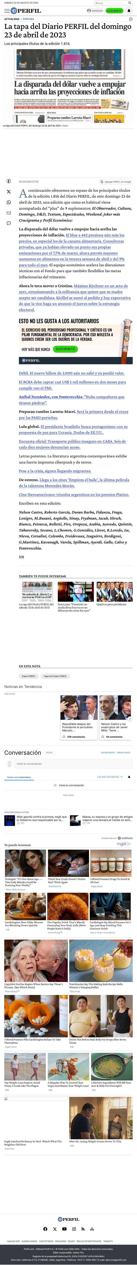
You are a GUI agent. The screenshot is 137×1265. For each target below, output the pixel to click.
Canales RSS (13, 1241)
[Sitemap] (92, 1229)
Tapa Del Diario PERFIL (55, 676)
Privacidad (60, 1241)
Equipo (71, 1241)
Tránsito (108, 1241)
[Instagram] (74, 1229)
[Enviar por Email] (9, 213)
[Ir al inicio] (26, 10)
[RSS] (83, 1229)
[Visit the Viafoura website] (125, 837)
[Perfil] (68, 1220)
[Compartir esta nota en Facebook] (9, 181)
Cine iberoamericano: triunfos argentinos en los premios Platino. (74, 494)
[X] (55, 1229)
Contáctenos (46, 1241)
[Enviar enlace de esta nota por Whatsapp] (9, 202)
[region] (68, 795)
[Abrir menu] (7, 11)
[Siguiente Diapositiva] (130, 718)
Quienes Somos (29, 1241)
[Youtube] (64, 1229)
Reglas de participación (89, 1241)
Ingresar (97, 10)
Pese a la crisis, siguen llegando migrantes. (55, 470)
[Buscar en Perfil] (129, 3)
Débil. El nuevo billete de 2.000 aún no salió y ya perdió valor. (72, 372)
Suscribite (114, 10)
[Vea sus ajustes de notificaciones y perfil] (129, 10)
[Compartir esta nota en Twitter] (9, 191)
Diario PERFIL (29, 676)
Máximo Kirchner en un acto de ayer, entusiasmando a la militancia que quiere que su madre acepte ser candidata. (73, 291)
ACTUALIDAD (11, 19)
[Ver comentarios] (130, 20)
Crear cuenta (123, 752)
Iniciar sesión (108, 752)
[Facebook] (45, 1229)
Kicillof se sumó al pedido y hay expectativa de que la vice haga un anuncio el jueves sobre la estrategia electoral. (75, 303)
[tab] (19, 777)
